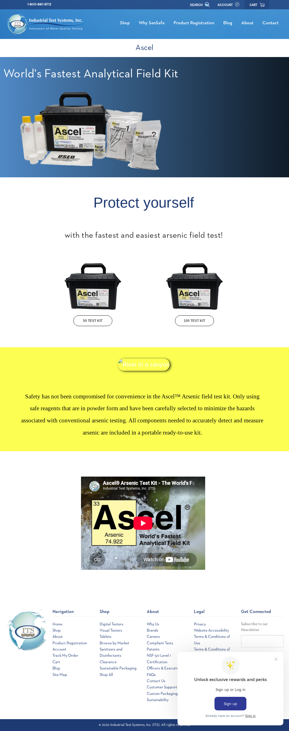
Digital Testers (111, 624)
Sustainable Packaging (118, 668)
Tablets (105, 637)
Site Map (59, 675)
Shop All (106, 675)
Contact (270, 23)
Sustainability (157, 700)
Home (57, 624)
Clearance (108, 662)
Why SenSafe (152, 23)
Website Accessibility (211, 630)
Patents (153, 649)
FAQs (151, 675)
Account (225, 5)
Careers (153, 637)
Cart (56, 662)
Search (196, 5)
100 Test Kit (194, 321)
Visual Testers (111, 630)
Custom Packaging (162, 694)
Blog (227, 23)
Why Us (153, 624)
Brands (152, 630)
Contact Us (156, 681)
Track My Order (65, 656)
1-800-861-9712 (39, 4)
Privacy (200, 624)
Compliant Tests (160, 643)
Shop (125, 23)
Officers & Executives (164, 668)
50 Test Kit (92, 321)
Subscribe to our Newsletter (254, 627)
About (247, 23)
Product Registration (194, 23)
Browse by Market (114, 643)
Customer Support (162, 687)
